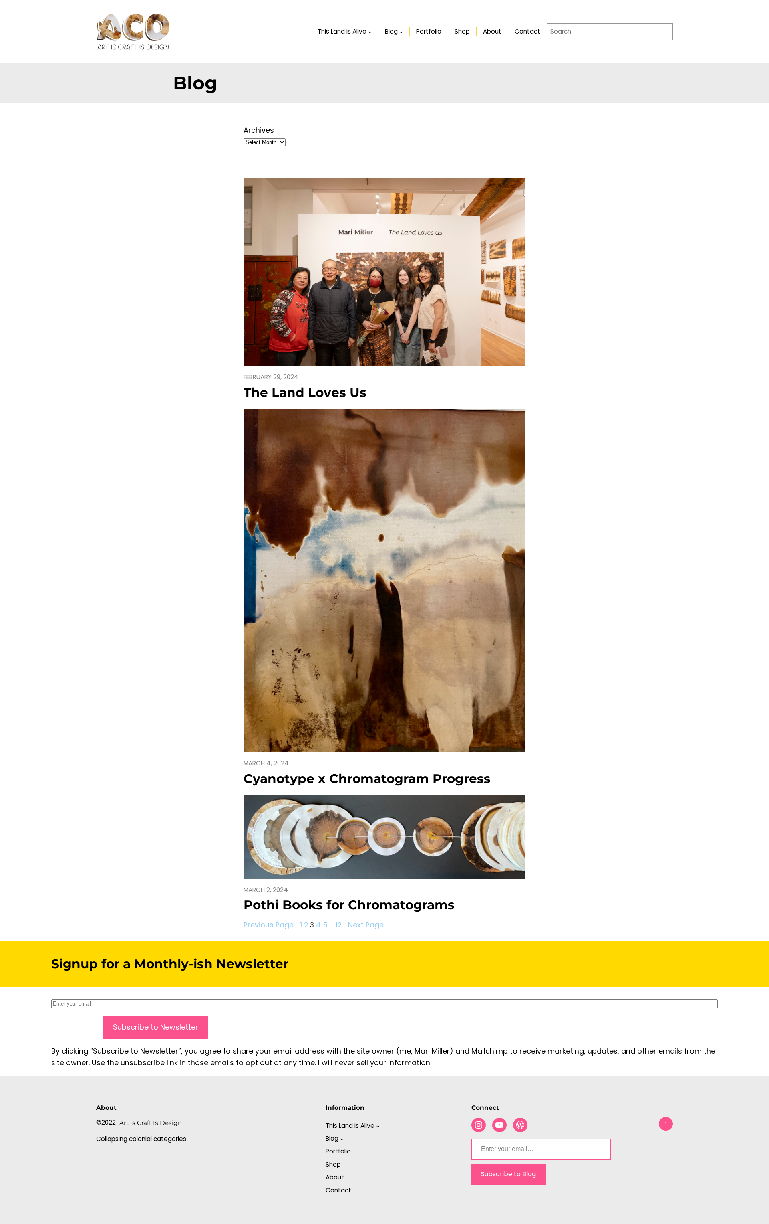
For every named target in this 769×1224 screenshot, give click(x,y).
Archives (259, 130)
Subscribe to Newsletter (155, 1027)
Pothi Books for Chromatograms (349, 905)
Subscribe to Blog (508, 1174)
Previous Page (269, 925)
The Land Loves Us (305, 392)
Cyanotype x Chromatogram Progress (367, 778)
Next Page (366, 925)
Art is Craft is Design (150, 1123)
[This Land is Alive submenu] (370, 31)
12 (339, 925)
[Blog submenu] (401, 31)
